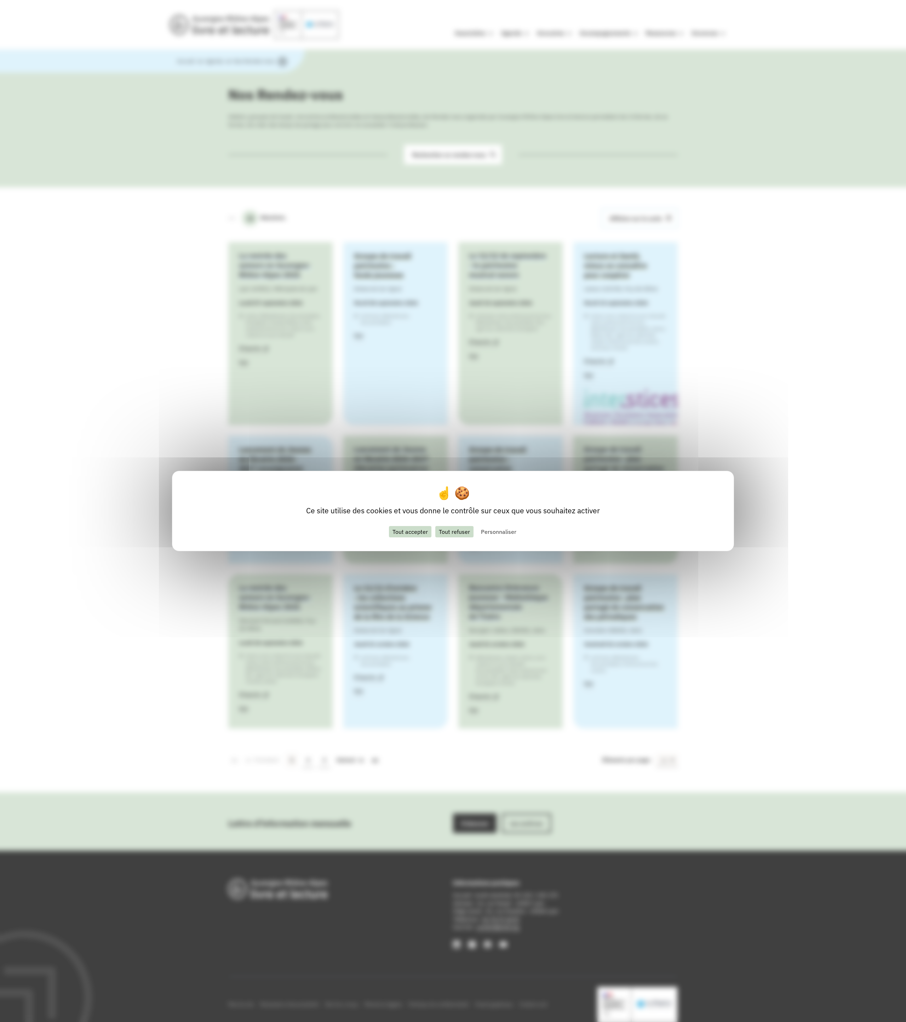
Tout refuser (454, 531)
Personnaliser (498, 531)
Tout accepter (410, 531)
